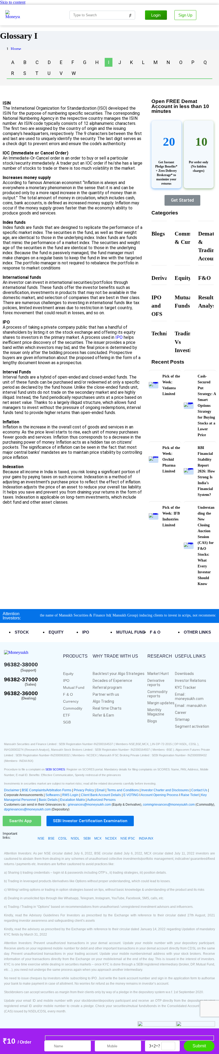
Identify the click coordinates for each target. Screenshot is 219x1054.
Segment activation (192, 726)
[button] (20, 821)
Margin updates (160, 703)
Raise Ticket (190, 795)
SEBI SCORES (55, 769)
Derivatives (165, 278)
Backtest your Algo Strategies (118, 673)
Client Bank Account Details (101, 795)
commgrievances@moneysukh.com (169, 804)
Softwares (53, 795)
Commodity (72, 708)
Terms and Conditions (123, 790)
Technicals (164, 333)
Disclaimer (11, 790)
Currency (71, 701)
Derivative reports (156, 682)
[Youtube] (25, 707)
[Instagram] (33, 707)
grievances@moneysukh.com (89, 804)
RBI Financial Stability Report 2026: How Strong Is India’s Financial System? (206, 471)
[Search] (130, 15)
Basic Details (48, 800)
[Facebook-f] (7, 707)
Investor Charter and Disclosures (165, 790)
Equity (183, 278)
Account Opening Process (160, 795)
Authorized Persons (101, 800)
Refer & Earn (103, 715)
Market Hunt (158, 673)
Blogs (158, 233)
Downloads (184, 673)
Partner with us (106, 694)
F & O (68, 694)
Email (100, 790)
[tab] (30, 632)
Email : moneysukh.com (189, 696)
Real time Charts (107, 708)
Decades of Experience (112, 680)
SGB (67, 722)
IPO (119, 337)
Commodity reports (157, 694)
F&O (204, 278)
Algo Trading (103, 701)
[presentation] (25, 632)
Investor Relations (190, 680)
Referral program (107, 687)
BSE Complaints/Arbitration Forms (46, 790)
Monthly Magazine (155, 712)
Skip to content (12, 2)
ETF (66, 715)
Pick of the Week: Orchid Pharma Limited (171, 459)
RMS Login (70, 795)
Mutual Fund (73, 687)
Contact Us (199, 790)
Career (180, 712)
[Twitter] (16, 707)
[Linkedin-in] (40, 707)
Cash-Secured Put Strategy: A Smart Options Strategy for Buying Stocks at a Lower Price (207, 405)
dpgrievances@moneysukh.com (27, 809)
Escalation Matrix (72, 800)
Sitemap (182, 719)
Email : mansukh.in (190, 705)
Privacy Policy (84, 790)
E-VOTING (131, 795)
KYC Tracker (185, 687)
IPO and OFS (156, 305)
